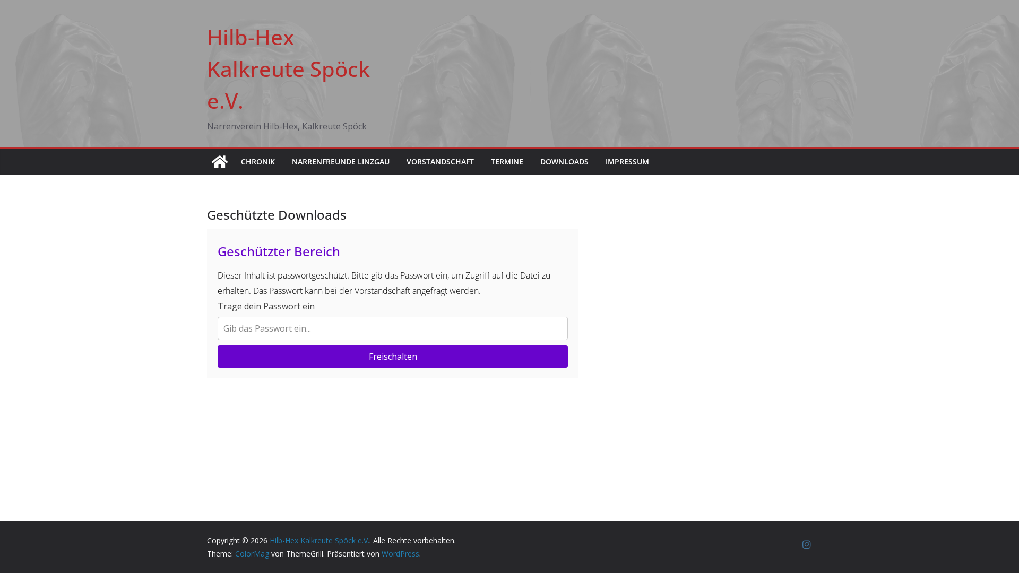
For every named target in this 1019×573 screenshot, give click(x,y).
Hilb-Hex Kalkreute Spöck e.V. (288, 68)
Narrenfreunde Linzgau (341, 162)
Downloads (564, 162)
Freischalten (393, 356)
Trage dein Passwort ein (266, 306)
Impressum (627, 162)
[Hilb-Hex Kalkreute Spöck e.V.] (219, 162)
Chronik (258, 162)
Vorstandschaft (440, 162)
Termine (507, 162)
